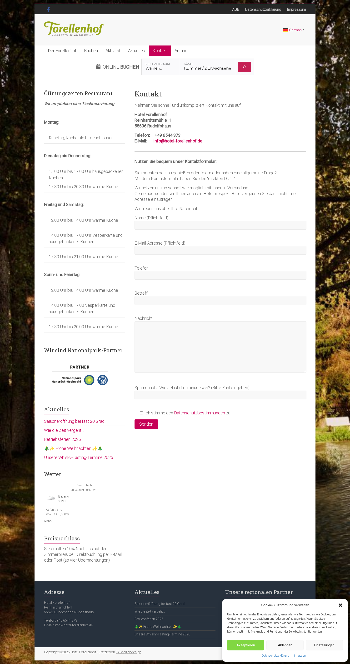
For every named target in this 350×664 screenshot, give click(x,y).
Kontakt (160, 50)
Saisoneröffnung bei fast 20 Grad (74, 421)
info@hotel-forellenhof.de (178, 140)
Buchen (91, 50)
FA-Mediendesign (128, 652)
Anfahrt (181, 50)
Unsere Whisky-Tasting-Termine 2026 (78, 457)
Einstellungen (324, 645)
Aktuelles (136, 50)
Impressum (301, 655)
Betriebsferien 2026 (62, 439)
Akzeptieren (245, 645)
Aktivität (112, 50)
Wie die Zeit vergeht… (64, 430)
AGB (235, 9)
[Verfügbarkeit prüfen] (244, 67)
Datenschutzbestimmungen (199, 412)
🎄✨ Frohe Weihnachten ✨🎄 (73, 448)
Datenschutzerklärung (275, 655)
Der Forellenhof (62, 50)
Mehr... (48, 520)
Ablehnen (285, 645)
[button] (340, 605)
